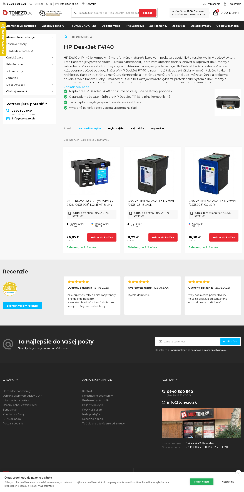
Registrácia (234, 4)
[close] (238, 473)
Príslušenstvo (135, 25)
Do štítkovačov (201, 25)
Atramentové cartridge (20, 25)
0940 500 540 (16, 4)
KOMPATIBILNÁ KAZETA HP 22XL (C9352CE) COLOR (212, 203)
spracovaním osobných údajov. (209, 349)
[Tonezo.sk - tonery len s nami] (18, 13)
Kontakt (91, 4)
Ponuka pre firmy (13, 414)
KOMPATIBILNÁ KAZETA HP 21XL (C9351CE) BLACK (151, 203)
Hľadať (147, 12)
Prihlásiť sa (230, 341)
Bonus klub (10, 409)
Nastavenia (228, 482)
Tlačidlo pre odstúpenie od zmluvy (103, 423)
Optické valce (110, 25)
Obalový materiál (227, 25)
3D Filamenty (158, 25)
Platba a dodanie (13, 423)
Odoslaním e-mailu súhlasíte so (191, 349)
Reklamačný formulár (95, 400)
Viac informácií (46, 486)
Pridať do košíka (102, 237)
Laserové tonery (53, 25)
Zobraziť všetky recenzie (22, 305)
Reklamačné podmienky (97, 395)
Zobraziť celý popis (76, 87)
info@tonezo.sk (69, 4)
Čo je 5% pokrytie (93, 405)
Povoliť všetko (201, 482)
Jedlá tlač (179, 25)
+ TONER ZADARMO (82, 25)
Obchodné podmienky (17, 391)
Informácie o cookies (16, 400)
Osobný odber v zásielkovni (20, 405)
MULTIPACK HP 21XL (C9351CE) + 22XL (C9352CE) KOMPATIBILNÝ (90, 203)
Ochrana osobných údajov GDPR (23, 395)
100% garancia (12, 419)
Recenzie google (93, 419)
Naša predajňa (91, 414)
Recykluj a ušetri (92, 409)
